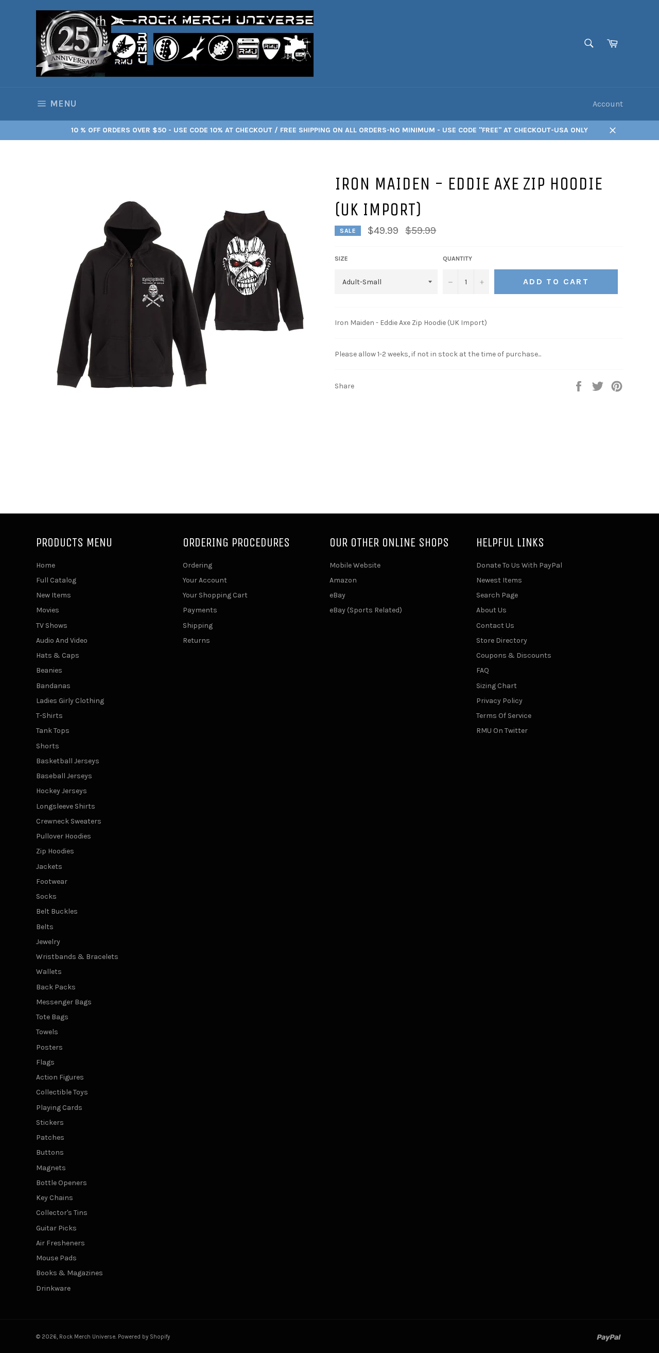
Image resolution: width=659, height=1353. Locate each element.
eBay (337, 595)
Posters (49, 1047)
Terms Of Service (503, 715)
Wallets (49, 971)
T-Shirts (49, 715)
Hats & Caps (57, 655)
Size (341, 258)
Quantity (457, 258)
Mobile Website (355, 565)
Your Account (205, 580)
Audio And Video (62, 640)
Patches (50, 1137)
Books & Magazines (69, 1273)
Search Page (497, 595)
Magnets (51, 1167)
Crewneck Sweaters (68, 821)
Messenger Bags (64, 1002)
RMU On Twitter (502, 730)
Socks (46, 896)
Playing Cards (59, 1107)
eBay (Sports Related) (366, 610)
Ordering (197, 565)
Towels (47, 1031)
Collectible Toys (62, 1092)
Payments (200, 610)
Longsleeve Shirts (65, 806)
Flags (45, 1062)
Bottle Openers (61, 1182)
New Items (53, 595)
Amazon (343, 580)
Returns (196, 640)
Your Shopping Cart (215, 595)
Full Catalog (56, 580)
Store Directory (501, 640)
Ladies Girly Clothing (70, 700)
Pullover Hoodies (63, 836)
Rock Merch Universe (87, 1336)
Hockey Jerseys (61, 790)
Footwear (51, 881)
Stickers (50, 1122)
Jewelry (48, 941)
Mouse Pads (56, 1258)
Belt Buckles (57, 911)
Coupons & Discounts (513, 655)
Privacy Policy (499, 700)
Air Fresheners (60, 1243)
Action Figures (60, 1077)
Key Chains (54, 1197)
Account (608, 104)
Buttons (50, 1152)
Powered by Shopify (144, 1336)
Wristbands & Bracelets (77, 956)
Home (45, 565)
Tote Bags (52, 1017)
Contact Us (495, 625)
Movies (47, 610)
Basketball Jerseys (67, 761)
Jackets (49, 866)
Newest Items (499, 580)
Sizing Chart (496, 685)
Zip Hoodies (55, 851)
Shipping (198, 625)
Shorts (47, 746)
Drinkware (53, 1288)
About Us (491, 610)
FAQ (482, 670)
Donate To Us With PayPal (519, 565)
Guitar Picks (56, 1228)
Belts (45, 926)
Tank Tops (53, 730)
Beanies (49, 670)
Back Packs (56, 987)
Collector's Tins (62, 1212)
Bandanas (53, 685)
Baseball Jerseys (64, 776)
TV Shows (51, 625)
